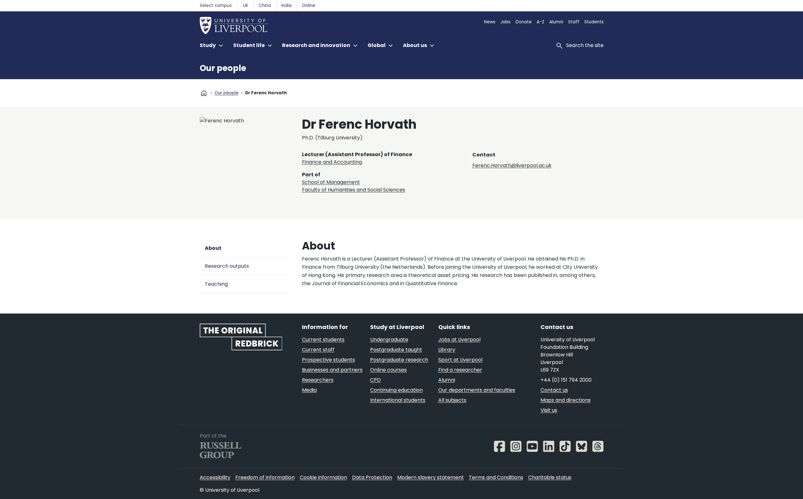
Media (309, 390)
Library (446, 349)
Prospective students (328, 359)
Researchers (318, 380)
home (204, 93)
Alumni (556, 22)
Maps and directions (565, 400)
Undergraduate (389, 339)
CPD (375, 380)
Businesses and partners (332, 369)
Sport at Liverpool (460, 359)
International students (397, 400)
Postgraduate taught (396, 349)
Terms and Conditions (496, 477)
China (265, 6)
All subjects (452, 400)
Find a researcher (460, 369)
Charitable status (549, 477)
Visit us (548, 410)
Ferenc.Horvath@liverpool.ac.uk (512, 165)
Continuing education (396, 390)
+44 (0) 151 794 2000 (566, 380)
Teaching (216, 284)
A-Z (540, 22)
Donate (524, 22)
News (489, 22)
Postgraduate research (399, 359)
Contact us (554, 390)
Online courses (388, 369)
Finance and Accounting (332, 162)
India (286, 6)
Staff (573, 22)
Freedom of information (265, 477)
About (213, 248)
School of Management (331, 182)
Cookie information (323, 477)
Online (308, 6)
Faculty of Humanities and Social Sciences (353, 189)
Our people (223, 68)
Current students (323, 339)
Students (594, 22)
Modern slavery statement (430, 477)
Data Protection (372, 477)
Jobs (505, 22)
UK (245, 6)
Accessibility (215, 477)
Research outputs (227, 266)
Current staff (318, 349)
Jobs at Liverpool (459, 339)
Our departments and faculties (476, 390)
